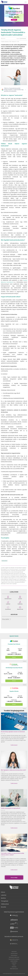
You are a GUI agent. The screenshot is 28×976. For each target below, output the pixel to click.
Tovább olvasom (14, 745)
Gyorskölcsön (8, 609)
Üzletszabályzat (14, 955)
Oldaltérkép (14, 966)
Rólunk (14, 964)
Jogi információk (14, 953)
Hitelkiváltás (20, 603)
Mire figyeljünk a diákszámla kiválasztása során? (13, 770)
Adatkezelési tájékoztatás (14, 957)
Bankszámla (4, 560)
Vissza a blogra (14, 877)
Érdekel (14, 657)
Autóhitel (20, 598)
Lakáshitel (8, 603)
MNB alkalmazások (14, 968)
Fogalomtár (14, 963)
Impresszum (14, 951)
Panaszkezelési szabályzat (14, 959)
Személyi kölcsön (8, 598)
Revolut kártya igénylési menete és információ (13, 731)
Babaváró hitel (20, 609)
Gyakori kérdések (14, 961)
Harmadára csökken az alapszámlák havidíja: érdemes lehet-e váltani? (12, 854)
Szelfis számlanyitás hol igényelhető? (10, 808)
